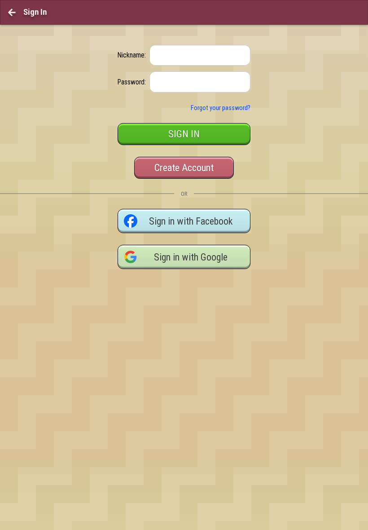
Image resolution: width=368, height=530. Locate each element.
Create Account (184, 167)
